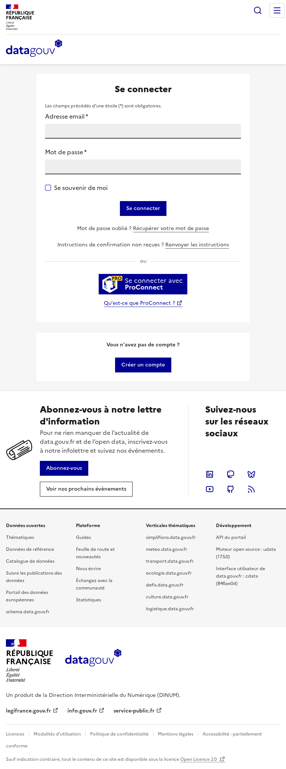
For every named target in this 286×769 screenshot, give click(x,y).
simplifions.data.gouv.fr (171, 537)
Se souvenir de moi (81, 187)
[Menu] (277, 10)
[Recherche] (257, 10)
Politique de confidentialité (119, 734)
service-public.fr (134, 711)
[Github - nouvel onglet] (230, 489)
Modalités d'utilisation (57, 734)
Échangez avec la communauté (94, 584)
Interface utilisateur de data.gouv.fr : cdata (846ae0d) (240, 576)
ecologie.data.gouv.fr (169, 573)
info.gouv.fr (82, 711)
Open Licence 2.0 (199, 759)
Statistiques (88, 600)
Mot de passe (66, 152)
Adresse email (66, 116)
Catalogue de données (30, 561)
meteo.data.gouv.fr (166, 549)
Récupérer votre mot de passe (171, 228)
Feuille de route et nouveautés (95, 553)
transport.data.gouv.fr (170, 561)
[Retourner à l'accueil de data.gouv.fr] (34, 48)
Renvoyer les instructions (197, 245)
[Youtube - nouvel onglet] (209, 489)
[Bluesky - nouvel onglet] (251, 474)
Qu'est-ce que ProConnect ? (139, 303)
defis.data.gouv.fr (165, 585)
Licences (15, 734)
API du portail (231, 537)
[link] (143, 365)
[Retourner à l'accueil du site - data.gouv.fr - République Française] (93, 660)
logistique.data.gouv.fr (170, 608)
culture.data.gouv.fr (167, 597)
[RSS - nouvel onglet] (251, 489)
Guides (83, 537)
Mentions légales (175, 734)
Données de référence (30, 549)
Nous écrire (88, 568)
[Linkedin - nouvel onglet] (209, 474)
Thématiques (20, 537)
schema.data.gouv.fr (28, 611)
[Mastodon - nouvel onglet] (230, 474)
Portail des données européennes (27, 596)
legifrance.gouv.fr (28, 711)
